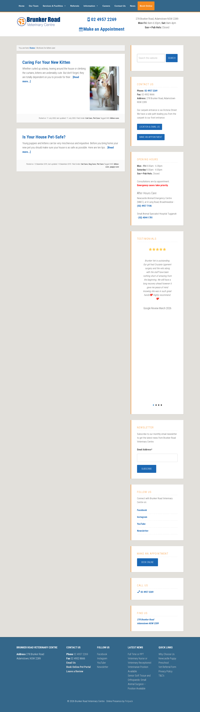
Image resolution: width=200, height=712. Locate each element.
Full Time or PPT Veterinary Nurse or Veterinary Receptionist (139, 658)
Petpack (129, 701)
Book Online (146, 6)
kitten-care (114, 118)
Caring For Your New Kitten (46, 62)
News (132, 6)
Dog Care (92, 164)
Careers (106, 6)
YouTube (141, 524)
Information (89, 6)
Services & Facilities (53, 6)
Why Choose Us (167, 654)
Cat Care (88, 118)
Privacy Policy (165, 671)
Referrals (74, 6)
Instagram (142, 517)
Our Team (33, 6)
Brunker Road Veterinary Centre (38, 21)
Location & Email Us (149, 126)
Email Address (144, 449)
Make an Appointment (103, 29)
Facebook (142, 510)
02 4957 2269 (103, 19)
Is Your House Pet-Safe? (43, 136)
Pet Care (96, 118)
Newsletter (142, 530)
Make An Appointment (150, 137)
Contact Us (120, 6)
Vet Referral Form (167, 666)
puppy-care (114, 167)
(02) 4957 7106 (144, 205)
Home (21, 6)
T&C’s (161, 675)
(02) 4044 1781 (145, 217)
